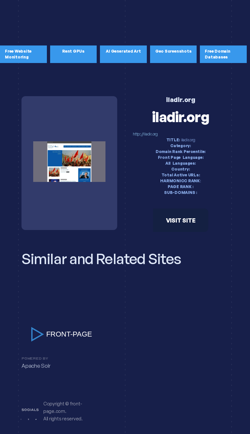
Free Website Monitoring (18, 54)
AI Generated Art (123, 51)
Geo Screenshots (173, 51)
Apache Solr (35, 366)
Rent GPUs (73, 51)
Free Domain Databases (217, 54)
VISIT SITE (181, 220)
